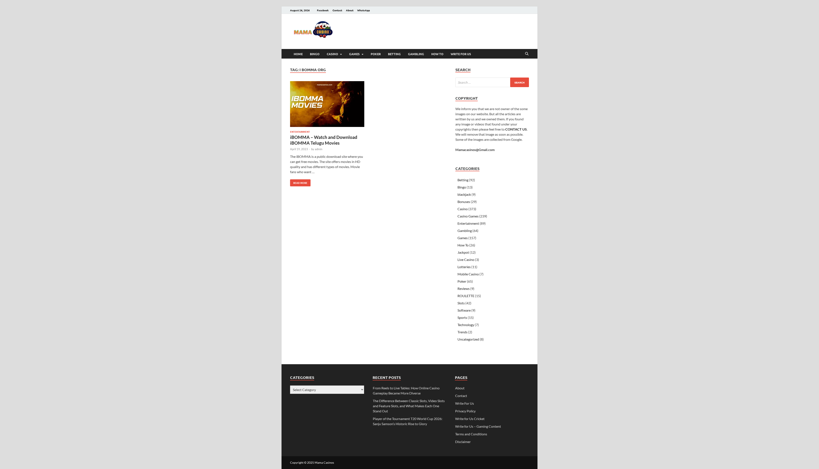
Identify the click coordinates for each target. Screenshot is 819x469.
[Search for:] (492, 82)
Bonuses (463, 202)
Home (298, 54)
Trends (462, 332)
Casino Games (468, 216)
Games (354, 54)
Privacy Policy (465, 411)
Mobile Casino (468, 274)
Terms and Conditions (471, 434)
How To (437, 54)
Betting (394, 54)
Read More (298, 181)
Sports (462, 317)
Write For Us (461, 54)
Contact (337, 10)
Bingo (314, 54)
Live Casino (465, 260)
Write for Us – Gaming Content (478, 426)
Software (464, 310)
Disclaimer (463, 442)
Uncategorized (468, 339)
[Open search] (527, 54)
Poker (376, 54)
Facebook (323, 10)
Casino (332, 54)
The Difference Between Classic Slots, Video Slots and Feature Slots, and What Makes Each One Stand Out (409, 406)
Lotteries (464, 267)
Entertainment (300, 131)
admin (318, 149)
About (349, 10)
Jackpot (463, 252)
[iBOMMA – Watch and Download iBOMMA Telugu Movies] (327, 104)
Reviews (463, 288)
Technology (465, 325)
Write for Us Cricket (470, 419)
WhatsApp (363, 10)
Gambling (416, 54)
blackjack (464, 194)
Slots (461, 303)
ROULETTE (465, 296)
